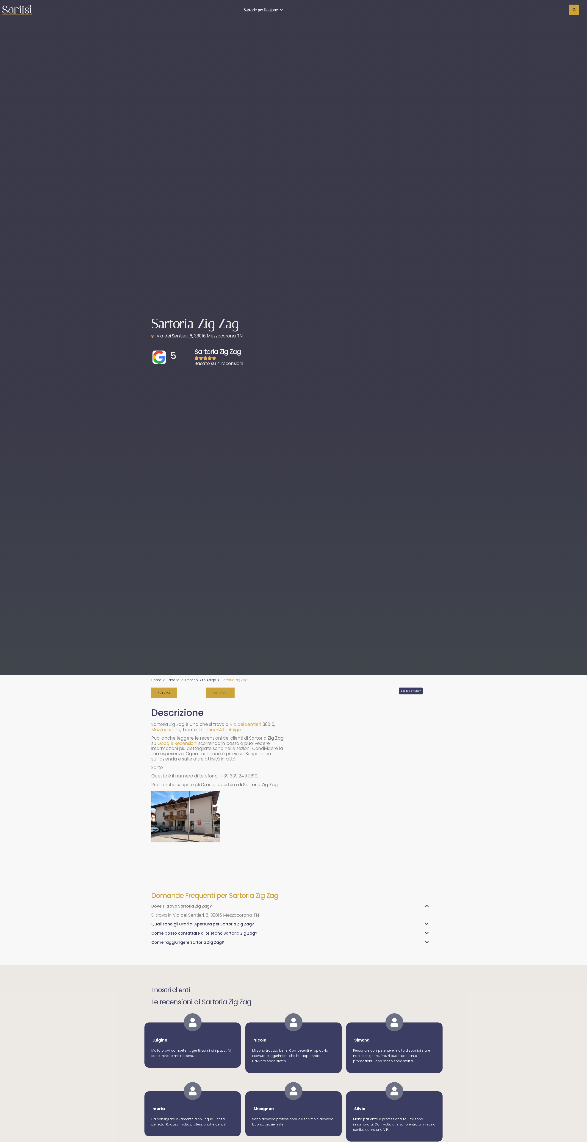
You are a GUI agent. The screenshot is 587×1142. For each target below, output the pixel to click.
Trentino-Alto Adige (200, 680)
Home (156, 680)
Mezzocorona (165, 730)
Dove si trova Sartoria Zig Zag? (181, 906)
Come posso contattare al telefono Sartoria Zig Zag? (204, 933)
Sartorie (173, 680)
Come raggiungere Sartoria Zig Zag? (187, 942)
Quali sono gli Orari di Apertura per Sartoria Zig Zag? (202, 924)
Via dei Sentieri (245, 724)
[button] (220, 693)
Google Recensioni (177, 743)
